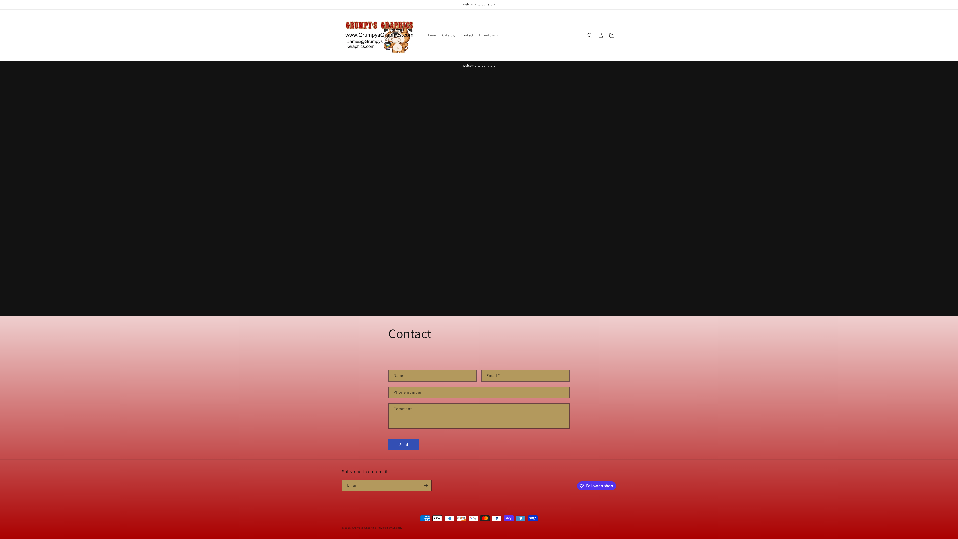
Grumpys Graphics (364, 527)
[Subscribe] (425, 485)
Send (403, 444)
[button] (488, 35)
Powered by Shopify (390, 527)
